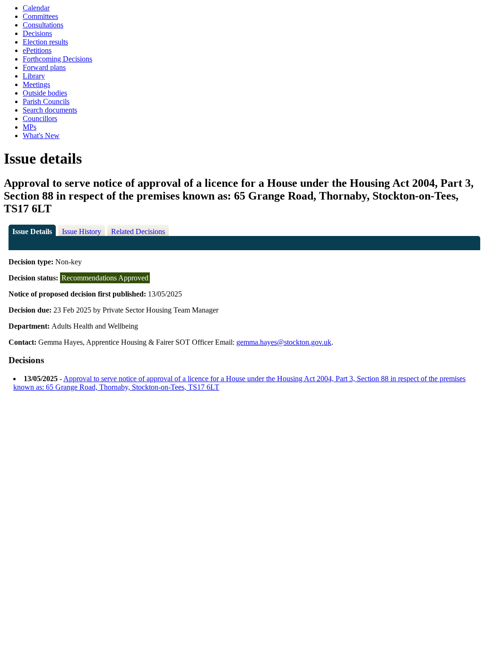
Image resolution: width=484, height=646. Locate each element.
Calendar (36, 8)
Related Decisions (138, 231)
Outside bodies (45, 93)
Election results (45, 42)
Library (34, 76)
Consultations (43, 25)
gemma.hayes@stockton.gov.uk (283, 342)
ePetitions (37, 50)
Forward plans (44, 67)
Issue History (81, 231)
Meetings (36, 84)
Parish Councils (46, 101)
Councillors (40, 118)
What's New (41, 135)
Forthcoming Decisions (57, 59)
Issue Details (32, 231)
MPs (29, 127)
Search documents (50, 110)
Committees (40, 16)
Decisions (37, 33)
